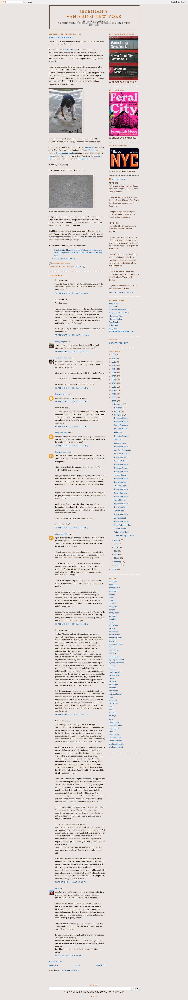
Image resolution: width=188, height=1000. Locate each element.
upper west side (115, 741)
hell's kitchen (114, 650)
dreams (112, 622)
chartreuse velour (62, 358)
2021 (114, 355)
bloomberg (113, 591)
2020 (114, 358)
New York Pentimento (60, 37)
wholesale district (116, 747)
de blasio (112, 616)
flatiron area (113, 632)
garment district (115, 638)
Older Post (100, 965)
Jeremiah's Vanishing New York (94, 14)
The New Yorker (115, 319)
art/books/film (114, 588)
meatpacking (114, 675)
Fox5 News (113, 304)
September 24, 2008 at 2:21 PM (71, 427)
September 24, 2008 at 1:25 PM (71, 402)
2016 (114, 373)
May (116, 551)
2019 (114, 362)
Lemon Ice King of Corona (124, 536)
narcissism (113, 691)
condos (112, 610)
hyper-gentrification (116, 660)
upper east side (115, 738)
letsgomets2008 (61, 433)
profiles (112, 710)
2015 (114, 376)
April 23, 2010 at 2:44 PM (68, 956)
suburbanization (115, 725)
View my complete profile (121, 292)
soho (111, 719)
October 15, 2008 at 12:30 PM (71, 882)
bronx (111, 597)
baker (57, 888)
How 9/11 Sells (119, 500)
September (118, 415)
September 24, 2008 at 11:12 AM (72, 335)
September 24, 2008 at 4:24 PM (71, 446)
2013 (114, 383)
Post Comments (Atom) (69, 970)
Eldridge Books (120, 475)
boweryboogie (60, 342)
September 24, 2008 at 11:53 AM (72, 352)
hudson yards (114, 657)
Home (77, 965)
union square (114, 735)
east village (113, 625)
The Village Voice (116, 316)
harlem (112, 647)
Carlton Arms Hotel (121, 532)
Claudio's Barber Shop (122, 525)
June (116, 547)
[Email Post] (84, 266)
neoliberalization (115, 694)
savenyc (112, 716)
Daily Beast (113, 325)
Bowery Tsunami (120, 493)
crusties (52, 156)
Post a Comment (55, 962)
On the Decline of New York (65, 259)
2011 (114, 390)
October (117, 411)
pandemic (113, 700)
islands (112, 666)
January (117, 565)
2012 (114, 387)
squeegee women (84, 159)
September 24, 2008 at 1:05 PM (71, 388)
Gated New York (120, 486)
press (111, 706)
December (118, 404)
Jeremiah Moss (61, 394)
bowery (112, 594)
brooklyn (112, 600)
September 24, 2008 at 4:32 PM (71, 528)
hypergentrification (116, 663)
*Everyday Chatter (121, 418)
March (117, 558)
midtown (112, 681)
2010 (114, 394)
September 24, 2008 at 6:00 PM (71, 624)
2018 (114, 366)
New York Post (69, 50)
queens (112, 713)
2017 (114, 369)
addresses (113, 585)
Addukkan (118, 432)
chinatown (113, 607)
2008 (114, 401)
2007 (114, 570)
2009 (114, 398)
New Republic (114, 322)
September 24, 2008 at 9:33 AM (71, 293)
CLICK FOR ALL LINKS (118, 343)
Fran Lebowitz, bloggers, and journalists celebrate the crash (78, 250)
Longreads (113, 328)
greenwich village (116, 644)
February (118, 562)
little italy (112, 669)
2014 (114, 380)
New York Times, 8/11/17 (119, 310)
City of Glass (119, 511)
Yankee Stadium (120, 461)
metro (111, 678)
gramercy (113, 641)
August (117, 540)
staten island (114, 722)
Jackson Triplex (120, 529)
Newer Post (53, 965)
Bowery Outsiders (121, 425)
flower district (114, 635)
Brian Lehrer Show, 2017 (119, 313)
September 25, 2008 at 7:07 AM (71, 715)
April (116, 554)
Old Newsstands (120, 518)
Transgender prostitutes (65, 153)
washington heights (116, 744)
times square (114, 728)
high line (112, 653)
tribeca (112, 731)
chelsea (112, 603)
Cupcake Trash (120, 443)
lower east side (115, 672)
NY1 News (113, 307)
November (118, 408)
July (116, 544)
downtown (113, 619)
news (111, 697)
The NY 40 (118, 439)
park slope (113, 703)
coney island (114, 613)
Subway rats (89, 147)
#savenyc (113, 582)
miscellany (113, 685)
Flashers (91, 150)
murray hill (113, 688)
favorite (112, 628)
